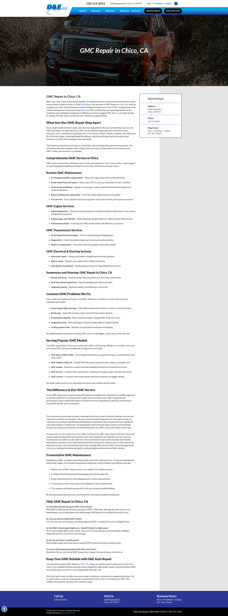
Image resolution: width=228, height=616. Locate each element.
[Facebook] (176, 3)
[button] (153, 10)
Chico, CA (84, 564)
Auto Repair (86, 104)
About (82, 11)
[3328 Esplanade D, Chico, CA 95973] (108, 4)
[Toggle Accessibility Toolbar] (4, 609)
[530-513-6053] (84, 3)
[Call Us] (49, 598)
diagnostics (81, 110)
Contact (136, 11)
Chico (121, 104)
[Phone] (144, 120)
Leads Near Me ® (68, 613)
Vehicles (110, 11)
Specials (124, 11)
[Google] (180, 3)
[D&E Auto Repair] (144, 99)
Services (95, 11)
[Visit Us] (99, 599)
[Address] (144, 109)
